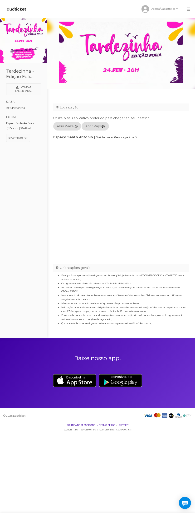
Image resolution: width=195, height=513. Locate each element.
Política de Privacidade (81, 425)
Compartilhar (19, 137)
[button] (188, 9)
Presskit (123, 425)
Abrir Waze (65, 126)
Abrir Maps (93, 126)
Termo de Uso (107, 425)
